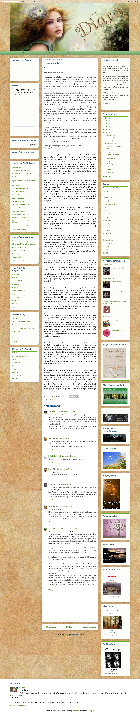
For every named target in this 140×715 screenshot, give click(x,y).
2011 (107, 132)
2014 (107, 124)
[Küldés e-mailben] (70, 396)
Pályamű (105, 230)
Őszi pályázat (115, 320)
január (109, 172)
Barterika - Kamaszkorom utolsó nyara (23, 177)
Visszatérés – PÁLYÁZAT (119, 268)
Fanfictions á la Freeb (18, 191)
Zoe (58, 53)
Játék (104, 210)
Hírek (104, 207)
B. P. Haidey (52, 456)
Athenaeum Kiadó (17, 277)
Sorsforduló (69, 53)
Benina (14, 359)
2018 (107, 118)
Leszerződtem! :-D (108, 278)
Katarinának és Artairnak (114, 146)
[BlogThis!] (72, 396)
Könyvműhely (16, 297)
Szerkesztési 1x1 (108, 316)
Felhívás (105, 201)
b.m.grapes (52, 412)
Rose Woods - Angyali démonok (21, 214)
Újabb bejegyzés (50, 627)
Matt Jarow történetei (18, 208)
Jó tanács (105, 214)
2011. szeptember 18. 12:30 (70, 529)
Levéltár (105, 224)
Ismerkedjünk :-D (117, 330)
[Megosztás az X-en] (74, 396)
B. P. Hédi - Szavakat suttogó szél (21, 173)
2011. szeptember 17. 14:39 (64, 438)
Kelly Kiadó (15, 287)
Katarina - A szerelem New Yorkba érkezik (24, 195)
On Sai (14, 369)
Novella (105, 227)
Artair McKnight (54, 529)
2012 (107, 129)
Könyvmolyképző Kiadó (19, 290)
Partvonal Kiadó (16, 303)
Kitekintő (105, 217)
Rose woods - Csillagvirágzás (20, 217)
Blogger (91, 711)
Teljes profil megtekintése (18, 705)
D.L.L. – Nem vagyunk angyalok (21, 321)
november (110, 138)
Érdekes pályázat (116, 281)
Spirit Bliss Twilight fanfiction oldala (23, 226)
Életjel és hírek (107, 264)
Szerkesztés (106, 243)
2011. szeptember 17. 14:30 (66, 412)
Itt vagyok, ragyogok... (113, 154)
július (109, 161)
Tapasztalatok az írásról (18, 260)
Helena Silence (16, 362)
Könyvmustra (16, 294)
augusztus (110, 158)
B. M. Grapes (16, 353)
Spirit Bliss (15, 372)
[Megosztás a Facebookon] (76, 396)
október (109, 141)
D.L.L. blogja (16, 318)
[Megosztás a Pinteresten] (78, 396)
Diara (50, 438)
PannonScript (16, 254)
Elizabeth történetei (17, 325)
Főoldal (15, 53)
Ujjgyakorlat (54, 399)
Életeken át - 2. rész (117, 291)
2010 (107, 176)
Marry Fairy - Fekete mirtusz (20, 204)
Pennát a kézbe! (16, 257)
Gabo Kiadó (15, 284)
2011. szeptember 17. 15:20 (64, 469)
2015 (107, 121)
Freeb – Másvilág (17, 331)
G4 (13, 334)
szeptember (110, 144)
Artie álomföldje (16, 167)
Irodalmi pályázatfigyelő (19, 247)
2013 (107, 127)
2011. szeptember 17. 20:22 (64, 484)
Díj (104, 194)
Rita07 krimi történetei (18, 211)
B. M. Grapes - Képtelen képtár (21, 170)
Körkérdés (106, 220)
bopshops (76, 711)
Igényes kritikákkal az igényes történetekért (24, 244)
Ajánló (105, 191)
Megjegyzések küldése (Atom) (74, 635)
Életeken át (27, 53)
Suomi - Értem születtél (19, 229)
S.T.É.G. (105, 237)
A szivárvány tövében (44, 53)
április (109, 164)
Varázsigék (115, 307)
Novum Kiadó (16, 300)
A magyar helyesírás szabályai (20, 241)
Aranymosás (110, 152)
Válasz (50, 432)
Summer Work (16, 338)
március (109, 167)
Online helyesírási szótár (19, 250)
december (110, 135)
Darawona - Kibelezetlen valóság (21, 188)
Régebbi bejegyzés (89, 627)
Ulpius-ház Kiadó (17, 307)
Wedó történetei (16, 341)
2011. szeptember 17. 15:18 (67, 456)
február (109, 170)
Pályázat (105, 233)
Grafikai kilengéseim (109, 204)
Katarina (51, 484)
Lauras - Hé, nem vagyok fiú (20, 201)
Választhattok (110, 149)
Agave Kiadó (15, 274)
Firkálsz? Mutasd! (17, 281)
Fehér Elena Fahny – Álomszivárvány (23, 328)
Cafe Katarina (16, 185)
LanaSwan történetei (18, 198)
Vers (104, 250)
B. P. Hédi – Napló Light (19, 356)
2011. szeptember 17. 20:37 (64, 506)
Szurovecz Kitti (16, 375)
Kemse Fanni (15, 366)
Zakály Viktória (16, 379)
